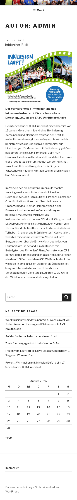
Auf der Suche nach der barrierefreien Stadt (31, 336)
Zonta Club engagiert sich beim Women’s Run (32, 343)
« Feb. (8, 437)
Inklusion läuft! (17, 45)
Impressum (12, 468)
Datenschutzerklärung (18, 487)
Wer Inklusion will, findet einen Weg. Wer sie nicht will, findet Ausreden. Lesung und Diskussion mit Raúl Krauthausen (37, 324)
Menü (40, 10)
